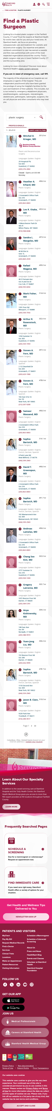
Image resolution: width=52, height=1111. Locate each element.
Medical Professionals (23, 1021)
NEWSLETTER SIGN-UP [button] (26, 917)
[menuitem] (34, 4)
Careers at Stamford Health (26, 1032)
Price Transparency (41, 1068)
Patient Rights (23, 1068)
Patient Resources (10, 964)
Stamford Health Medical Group (28, 1043)
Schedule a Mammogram (38, 935)
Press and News (34, 951)
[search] (43, 4)
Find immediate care (23, 883)
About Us (31, 947)
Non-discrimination (26, 1066)
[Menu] (48, 5)
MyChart (6, 936)
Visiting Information (10, 968)
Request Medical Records (13, 943)
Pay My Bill (7, 939)
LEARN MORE (11, 807)
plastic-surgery (24, 10)
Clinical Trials (8, 953)
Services (6, 950)
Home (3, 10)
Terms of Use (7, 1068)
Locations (6, 957)
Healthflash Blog (34, 955)
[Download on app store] (13, 1000)
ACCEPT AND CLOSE (26, 1106)
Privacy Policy (8, 1066)
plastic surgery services (28, 69)
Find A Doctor (10, 10)
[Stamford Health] (8, 4)
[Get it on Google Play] (13, 1008)
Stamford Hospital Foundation (35, 969)
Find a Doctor (8, 946)
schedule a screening (17, 850)
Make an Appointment (12, 961)
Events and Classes (35, 958)
